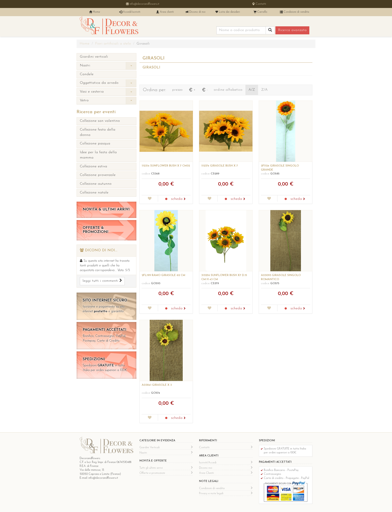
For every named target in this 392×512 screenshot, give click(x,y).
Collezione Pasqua (95, 143)
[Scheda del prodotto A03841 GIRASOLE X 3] (166, 350)
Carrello (261, 12)
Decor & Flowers (109, 26)
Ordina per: (154, 90)
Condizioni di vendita (296, 12)
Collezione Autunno (95, 184)
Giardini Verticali (94, 57)
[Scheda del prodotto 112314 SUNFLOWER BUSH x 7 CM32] (166, 131)
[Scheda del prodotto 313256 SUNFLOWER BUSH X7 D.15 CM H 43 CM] (226, 240)
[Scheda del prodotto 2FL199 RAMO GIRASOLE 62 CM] (166, 240)
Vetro (84, 100)
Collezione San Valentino (100, 121)
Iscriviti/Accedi (207, 462)
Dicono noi (205, 468)
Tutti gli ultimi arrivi (151, 468)
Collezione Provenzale (98, 175)
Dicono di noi (196, 12)
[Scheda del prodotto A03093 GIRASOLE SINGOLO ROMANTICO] (285, 240)
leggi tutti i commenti (100, 281)
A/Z (251, 90)
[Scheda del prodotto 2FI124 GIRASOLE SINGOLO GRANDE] (285, 131)
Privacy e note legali (211, 493)
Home (96, 12)
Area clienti (166, 12)
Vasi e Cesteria (92, 92)
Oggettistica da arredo (99, 83)
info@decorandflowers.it (144, 4)
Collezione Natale (94, 193)
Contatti (260, 4)
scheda (177, 199)
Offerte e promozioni (152, 473)
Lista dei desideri (229, 12)
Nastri (85, 65)
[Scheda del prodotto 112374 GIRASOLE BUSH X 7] (226, 131)
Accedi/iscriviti (131, 12)
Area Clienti (206, 473)
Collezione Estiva (93, 166)
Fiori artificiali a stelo (113, 44)
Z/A (264, 90)
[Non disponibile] (166, 199)
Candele (87, 74)
